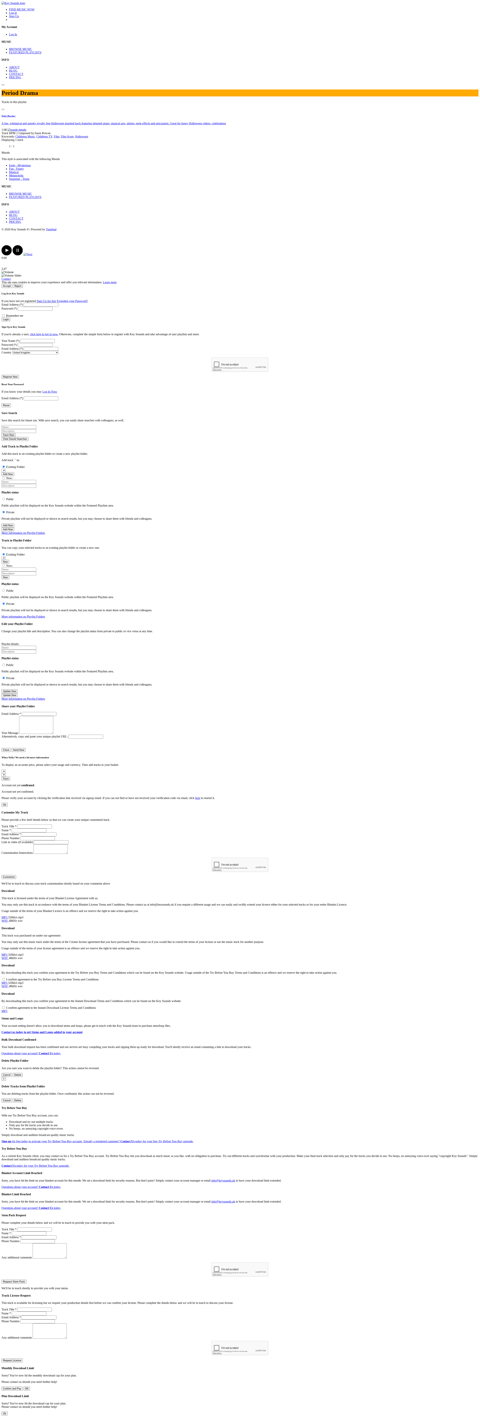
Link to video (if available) (17, 842)
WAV (5, 920)
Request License (12, 1360)
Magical (14, 172)
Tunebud (51, 229)
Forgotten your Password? (72, 301)
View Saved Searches (15, 439)
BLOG (13, 70)
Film (56, 136)
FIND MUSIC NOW (21, 9)
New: (9, 478)
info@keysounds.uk (223, 1180)
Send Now (18, 750)
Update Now (9, 691)
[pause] (18, 254)
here (197, 798)
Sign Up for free (46, 301)
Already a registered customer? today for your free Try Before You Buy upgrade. (138, 1141)
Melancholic (16, 175)
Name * (6, 830)
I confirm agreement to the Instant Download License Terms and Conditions (51, 1007)
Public (10, 499)
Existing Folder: (15, 466)
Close (6, 750)
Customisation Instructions (17, 852)
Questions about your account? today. (31, 1053)
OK (26, 1388)
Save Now (8, 435)
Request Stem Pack (14, 1281)
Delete (17, 1074)
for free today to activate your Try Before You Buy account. (42, 1141)
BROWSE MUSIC (20, 49)
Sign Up (14, 16)
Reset (6, 405)
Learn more (110, 282)
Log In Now (49, 391)
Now (5, 561)
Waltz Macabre (8, 116)
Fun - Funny (16, 168)
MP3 (5, 917)
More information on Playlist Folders (23, 532)
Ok (4, 804)
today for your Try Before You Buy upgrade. (35, 1165)
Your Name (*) (10, 340)
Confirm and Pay (12, 1388)
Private (10, 512)
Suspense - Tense (19, 178)
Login (6, 319)
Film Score (67, 136)
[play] (7, 254)
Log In (13, 34)
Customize (9, 877)
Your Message (10, 732)
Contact (6, 278)
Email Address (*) (12, 304)
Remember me (14, 315)
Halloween (81, 136)
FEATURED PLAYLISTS (25, 52)
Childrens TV (44, 136)
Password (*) (9, 308)
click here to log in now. (44, 334)
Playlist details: (10, 644)
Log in (13, 12)
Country (6, 352)
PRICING (15, 77)
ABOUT (14, 67)
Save (6, 778)
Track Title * (9, 826)
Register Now (10, 376)
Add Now (8, 474)
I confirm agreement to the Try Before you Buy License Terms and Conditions (52, 979)
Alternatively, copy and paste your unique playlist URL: (35, 736)
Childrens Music (25, 136)
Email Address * (11, 713)
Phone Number (11, 838)
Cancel (6, 1074)
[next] (27, 254)
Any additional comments (17, 1257)
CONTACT (16, 74)
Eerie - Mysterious (20, 165)
